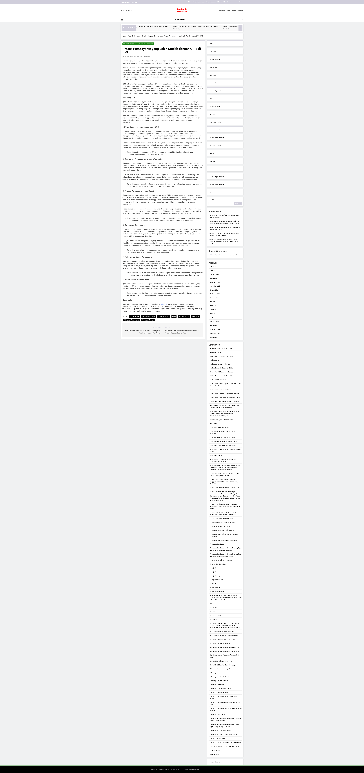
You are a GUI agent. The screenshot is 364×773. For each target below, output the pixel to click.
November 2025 (215, 286)
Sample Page (180, 19)
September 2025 (215, 294)
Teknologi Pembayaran (131, 320)
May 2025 (213, 310)
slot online (195, 316)
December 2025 (215, 282)
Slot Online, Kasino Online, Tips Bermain (222, 639)
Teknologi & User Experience (219, 692)
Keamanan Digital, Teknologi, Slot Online (222, 445)
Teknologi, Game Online (217, 738)
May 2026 (213, 266)
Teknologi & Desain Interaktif (219, 681)
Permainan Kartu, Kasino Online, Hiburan (222, 530)
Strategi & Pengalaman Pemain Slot (221, 661)
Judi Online (213, 424)
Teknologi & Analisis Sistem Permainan (222, 677)
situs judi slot (214, 572)
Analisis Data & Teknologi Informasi (221, 356)
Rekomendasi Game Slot (218, 564)
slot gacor (213, 52)
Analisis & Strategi (216, 352)
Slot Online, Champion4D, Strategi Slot (222, 631)
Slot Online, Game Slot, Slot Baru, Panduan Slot (225, 635)
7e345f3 (126, 56)
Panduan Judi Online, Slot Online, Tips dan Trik (224, 488)
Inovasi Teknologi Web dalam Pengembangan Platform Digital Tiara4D (208, 2)
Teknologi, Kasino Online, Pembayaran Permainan (138, 44)
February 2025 (214, 321)
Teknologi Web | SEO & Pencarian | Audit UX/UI (224, 734)
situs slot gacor (215, 59)
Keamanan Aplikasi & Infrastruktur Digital (223, 437)
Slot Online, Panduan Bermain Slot (220, 643)
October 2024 (214, 337)
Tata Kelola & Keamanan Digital (220, 669)
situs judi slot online (216, 580)
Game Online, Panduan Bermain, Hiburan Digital (225, 398)
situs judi (213, 568)
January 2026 (214, 278)
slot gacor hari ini (215, 122)
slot (211, 98)
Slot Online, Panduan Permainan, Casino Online (224, 651)
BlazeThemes (194, 769)
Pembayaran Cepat (148, 316)
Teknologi (213, 673)
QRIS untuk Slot (184, 316)
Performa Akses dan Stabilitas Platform (222, 522)
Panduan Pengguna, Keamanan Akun (221, 518)
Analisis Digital (214, 360)
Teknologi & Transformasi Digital (220, 688)
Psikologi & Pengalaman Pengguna (221, 560)
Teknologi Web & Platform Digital (220, 730)
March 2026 (213, 270)
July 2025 (213, 302)
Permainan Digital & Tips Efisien (220, 526)
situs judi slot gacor (216, 576)
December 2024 (215, 329)
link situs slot (214, 67)
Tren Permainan (215, 750)
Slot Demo (213, 607)
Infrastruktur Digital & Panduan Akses (221, 420)
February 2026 (214, 274)
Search (211, 200)
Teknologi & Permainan (217, 684)
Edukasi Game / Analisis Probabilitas (221, 376)
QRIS (174, 316)
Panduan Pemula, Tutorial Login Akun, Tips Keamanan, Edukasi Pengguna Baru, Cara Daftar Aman (225, 506)
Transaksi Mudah (148, 320)
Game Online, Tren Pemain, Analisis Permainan (224, 401)
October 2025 (214, 290)
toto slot (212, 161)
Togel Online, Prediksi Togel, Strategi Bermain (224, 746)
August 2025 (214, 298)
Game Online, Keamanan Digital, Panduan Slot (224, 394)
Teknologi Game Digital (217, 714)
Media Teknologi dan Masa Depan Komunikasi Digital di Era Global (147, 26)
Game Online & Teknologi (218, 380)
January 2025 (214, 325)
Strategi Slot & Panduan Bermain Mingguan (223, 665)
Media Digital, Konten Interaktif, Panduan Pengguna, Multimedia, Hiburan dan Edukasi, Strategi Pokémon (224, 482)
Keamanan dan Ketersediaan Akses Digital (223, 441)
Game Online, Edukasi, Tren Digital (220, 390)
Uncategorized (214, 754)
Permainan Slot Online (217, 544)
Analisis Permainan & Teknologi (220, 364)
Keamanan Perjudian (216, 455)
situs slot (213, 584)
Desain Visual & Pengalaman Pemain (221, 372)
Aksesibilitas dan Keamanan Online (221, 348)
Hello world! (233, 255)
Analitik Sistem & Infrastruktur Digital (221, 368)
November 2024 (215, 333)
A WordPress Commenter (218, 255)
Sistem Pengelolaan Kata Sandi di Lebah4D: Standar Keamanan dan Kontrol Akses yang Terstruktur (224, 241)
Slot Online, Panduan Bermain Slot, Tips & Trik (224, 647)
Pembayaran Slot (163, 316)
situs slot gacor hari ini (217, 91)
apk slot (212, 153)
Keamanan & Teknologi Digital (219, 427)
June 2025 (213, 306)
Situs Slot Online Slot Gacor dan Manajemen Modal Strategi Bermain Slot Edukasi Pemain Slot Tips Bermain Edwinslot (225, 598)
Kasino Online (134, 316)
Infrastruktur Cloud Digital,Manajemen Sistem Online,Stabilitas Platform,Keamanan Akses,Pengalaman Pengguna (224, 414)
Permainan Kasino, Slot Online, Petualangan (223, 540)
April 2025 (213, 313)
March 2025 (213, 317)
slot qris (164, 304)
